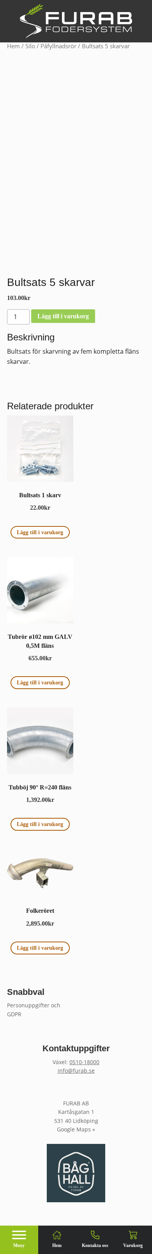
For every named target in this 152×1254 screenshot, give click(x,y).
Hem (13, 46)
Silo (30, 46)
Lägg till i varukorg (63, 316)
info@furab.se (76, 1070)
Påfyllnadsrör (58, 46)
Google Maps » (76, 1129)
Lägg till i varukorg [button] (40, 532)
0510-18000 (84, 1062)
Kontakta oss (95, 1245)
